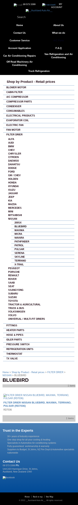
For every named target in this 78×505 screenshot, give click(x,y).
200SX (18, 222)
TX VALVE (12, 358)
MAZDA (12, 204)
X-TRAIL (19, 264)
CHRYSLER (14, 153)
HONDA (12, 182)
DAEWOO (13, 160)
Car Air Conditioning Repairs (19, 55)
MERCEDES (15, 208)
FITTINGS (11, 325)
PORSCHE (14, 272)
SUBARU (13, 293)
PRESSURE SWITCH (17, 344)
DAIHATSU (14, 164)
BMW (11, 146)
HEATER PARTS (15, 330)
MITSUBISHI (15, 215)
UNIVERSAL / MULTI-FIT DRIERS (26, 319)
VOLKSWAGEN (16, 311)
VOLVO (12, 315)
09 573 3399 (9, 465)
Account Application (19, 48)
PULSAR (19, 249)
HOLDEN (13, 179)
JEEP (11, 197)
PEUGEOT (14, 268)
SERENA (19, 253)
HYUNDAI (13, 186)
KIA (10, 200)
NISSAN (12, 218)
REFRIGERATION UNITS (19, 349)
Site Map (49, 497)
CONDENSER (13, 106)
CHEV (11, 150)
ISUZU (11, 190)
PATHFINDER (22, 241)
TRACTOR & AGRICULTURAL (24, 304)
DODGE (12, 168)
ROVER (12, 279)
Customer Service (20, 40)
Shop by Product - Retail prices (31, 82)
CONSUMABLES (15, 111)
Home (19, 25)
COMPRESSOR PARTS (19, 101)
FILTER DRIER (14, 134)
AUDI (11, 142)
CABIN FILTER (14, 92)
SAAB (11, 282)
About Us (58, 25)
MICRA (18, 234)
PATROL (19, 245)
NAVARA (19, 237)
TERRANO (20, 260)
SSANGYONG (15, 290)
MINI (10, 211)
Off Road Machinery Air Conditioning (20, 63)
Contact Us (19, 32)
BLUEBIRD (20, 226)
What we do (58, 32)
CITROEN (13, 157)
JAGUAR (13, 193)
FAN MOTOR (13, 129)
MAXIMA (19, 230)
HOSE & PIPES (14, 335)
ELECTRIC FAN (14, 125)
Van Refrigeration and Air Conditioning (58, 56)
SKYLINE (20, 257)
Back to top (38, 497)
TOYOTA (13, 301)
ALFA (11, 139)
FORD (11, 171)
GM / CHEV (14, 175)
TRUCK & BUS (16, 308)
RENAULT (13, 275)
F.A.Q (59, 48)
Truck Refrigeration (39, 71)
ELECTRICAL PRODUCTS (20, 115)
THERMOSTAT (14, 353)
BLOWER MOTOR (16, 87)
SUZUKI (12, 297)
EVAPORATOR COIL (17, 120)
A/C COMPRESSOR (17, 97)
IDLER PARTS (14, 339)
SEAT (11, 286)
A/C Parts (58, 40)
